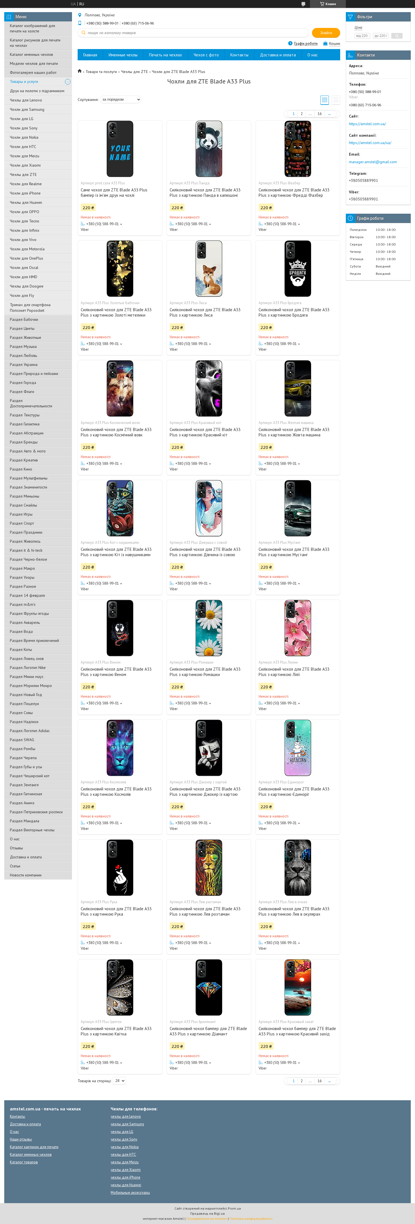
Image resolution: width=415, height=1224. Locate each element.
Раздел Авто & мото (28, 451)
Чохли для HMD (23, 276)
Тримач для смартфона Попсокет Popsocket (30, 307)
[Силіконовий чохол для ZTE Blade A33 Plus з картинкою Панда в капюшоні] (209, 149)
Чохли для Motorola (27, 248)
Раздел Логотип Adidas (30, 730)
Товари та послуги (101, 71)
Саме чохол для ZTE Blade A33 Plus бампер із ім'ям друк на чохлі (114, 192)
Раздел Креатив (24, 460)
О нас (14, 838)
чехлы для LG (122, 1131)
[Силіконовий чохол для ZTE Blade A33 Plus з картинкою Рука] (120, 867)
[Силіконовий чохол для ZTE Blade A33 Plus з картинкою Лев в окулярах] (298, 867)
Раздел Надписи (24, 721)
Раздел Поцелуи (24, 703)
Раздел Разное (23, 586)
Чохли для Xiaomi (25, 165)
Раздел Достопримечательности (31, 403)
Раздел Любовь (23, 355)
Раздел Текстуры (25, 414)
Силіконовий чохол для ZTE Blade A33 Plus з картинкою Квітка (116, 1031)
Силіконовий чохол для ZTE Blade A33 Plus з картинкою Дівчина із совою (205, 552)
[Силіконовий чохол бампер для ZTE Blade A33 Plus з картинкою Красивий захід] (298, 987)
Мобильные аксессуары (130, 1192)
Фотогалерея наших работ (33, 72)
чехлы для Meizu (125, 1162)
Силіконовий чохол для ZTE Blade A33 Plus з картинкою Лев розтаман (205, 911)
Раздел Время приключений (34, 640)
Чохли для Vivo (23, 239)
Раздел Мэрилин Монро (31, 685)
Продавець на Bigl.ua (207, 1213)
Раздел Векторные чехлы (32, 829)
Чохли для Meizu (24, 155)
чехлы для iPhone (125, 1177)
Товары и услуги (24, 81)
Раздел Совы (21, 712)
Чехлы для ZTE (23, 174)
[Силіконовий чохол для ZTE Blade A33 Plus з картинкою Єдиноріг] (298, 748)
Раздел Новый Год (26, 694)
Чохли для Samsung (27, 109)
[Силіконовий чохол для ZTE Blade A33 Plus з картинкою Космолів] (120, 748)
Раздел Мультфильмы (28, 478)
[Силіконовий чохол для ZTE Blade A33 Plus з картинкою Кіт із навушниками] (120, 508)
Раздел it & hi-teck (26, 550)
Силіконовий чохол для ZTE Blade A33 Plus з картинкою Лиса (205, 312)
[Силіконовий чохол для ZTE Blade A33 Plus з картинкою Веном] (120, 628)
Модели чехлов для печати (34, 63)
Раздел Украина (24, 364)
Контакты (239, 55)
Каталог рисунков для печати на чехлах (35, 42)
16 (320, 113)
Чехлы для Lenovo (26, 100)
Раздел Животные (25, 337)
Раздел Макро (22, 568)
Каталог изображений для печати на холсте (32, 28)
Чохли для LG (21, 118)
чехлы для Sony (124, 1139)
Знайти (326, 33)
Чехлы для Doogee (26, 286)
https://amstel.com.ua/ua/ (370, 142)
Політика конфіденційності (251, 1218)
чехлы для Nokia (125, 1147)
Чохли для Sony (24, 128)
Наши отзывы (21, 1139)
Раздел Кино (21, 469)
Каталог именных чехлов (31, 54)
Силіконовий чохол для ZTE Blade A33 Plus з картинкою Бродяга (294, 312)
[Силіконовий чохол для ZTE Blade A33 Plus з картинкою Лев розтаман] (209, 867)
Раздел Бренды (24, 442)
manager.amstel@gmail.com (373, 161)
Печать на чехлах (165, 55)
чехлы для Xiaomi (126, 1169)
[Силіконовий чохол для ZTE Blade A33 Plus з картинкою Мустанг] (298, 508)
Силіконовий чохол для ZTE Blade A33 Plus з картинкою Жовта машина (294, 432)
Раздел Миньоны (24, 496)
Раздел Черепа (23, 757)
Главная (90, 55)
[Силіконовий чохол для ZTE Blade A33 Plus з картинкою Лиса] (209, 268)
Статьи (15, 866)
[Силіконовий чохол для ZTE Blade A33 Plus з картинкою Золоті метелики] (120, 268)
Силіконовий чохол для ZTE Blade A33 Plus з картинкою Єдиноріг (294, 791)
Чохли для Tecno (24, 221)
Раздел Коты (21, 649)
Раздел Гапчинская (26, 793)
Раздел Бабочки (24, 319)
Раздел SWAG (22, 739)
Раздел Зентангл (24, 784)
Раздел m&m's (23, 604)
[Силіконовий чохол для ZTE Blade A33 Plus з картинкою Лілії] (298, 628)
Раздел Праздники (26, 532)
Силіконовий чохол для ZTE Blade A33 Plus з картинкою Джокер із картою (205, 791)
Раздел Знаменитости (28, 487)
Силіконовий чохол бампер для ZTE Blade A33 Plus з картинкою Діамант (208, 1031)
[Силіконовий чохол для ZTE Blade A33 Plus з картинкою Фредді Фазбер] (298, 149)
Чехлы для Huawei (26, 202)
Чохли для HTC (23, 146)
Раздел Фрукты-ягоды (29, 613)
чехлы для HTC (123, 1154)
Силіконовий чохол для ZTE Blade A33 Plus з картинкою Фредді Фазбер (294, 192)
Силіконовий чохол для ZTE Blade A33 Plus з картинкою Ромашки (205, 671)
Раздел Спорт (22, 523)
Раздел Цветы (22, 328)
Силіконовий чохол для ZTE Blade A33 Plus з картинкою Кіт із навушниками (116, 552)
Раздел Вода (21, 631)
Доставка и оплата (26, 857)
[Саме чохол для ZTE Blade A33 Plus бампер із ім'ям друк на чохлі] (120, 149)
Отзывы (16, 847)
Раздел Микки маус (26, 676)
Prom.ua (234, 1208)
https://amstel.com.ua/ (367, 123)
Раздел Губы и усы (26, 766)
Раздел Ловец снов (27, 658)
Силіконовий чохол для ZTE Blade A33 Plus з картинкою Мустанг (294, 552)
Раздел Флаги (22, 391)
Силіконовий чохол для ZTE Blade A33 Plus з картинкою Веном (116, 671)
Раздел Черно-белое (28, 559)
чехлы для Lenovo (126, 1116)
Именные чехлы (123, 55)
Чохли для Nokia (24, 137)
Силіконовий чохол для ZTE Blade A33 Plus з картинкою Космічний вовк (116, 432)
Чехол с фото (206, 55)
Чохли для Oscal (24, 267)
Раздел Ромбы (22, 748)
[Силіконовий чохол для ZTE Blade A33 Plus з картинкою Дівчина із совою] (209, 508)
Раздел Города (23, 382)
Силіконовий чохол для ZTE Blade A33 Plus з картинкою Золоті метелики (116, 312)
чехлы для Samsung (127, 1124)
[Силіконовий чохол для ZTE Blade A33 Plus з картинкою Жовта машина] (298, 388)
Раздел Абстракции (26, 433)
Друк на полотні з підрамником (37, 90)
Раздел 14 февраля (27, 595)
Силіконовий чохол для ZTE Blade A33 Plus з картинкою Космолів (116, 791)
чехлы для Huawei (126, 1185)
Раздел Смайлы (23, 505)
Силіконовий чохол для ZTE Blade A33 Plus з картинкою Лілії (294, 671)
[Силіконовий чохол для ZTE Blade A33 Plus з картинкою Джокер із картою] (209, 748)
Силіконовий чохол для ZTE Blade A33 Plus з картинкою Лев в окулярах (294, 911)
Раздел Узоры (22, 577)
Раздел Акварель (25, 622)
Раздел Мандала (24, 820)
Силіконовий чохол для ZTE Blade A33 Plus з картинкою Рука (116, 911)
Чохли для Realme (26, 183)
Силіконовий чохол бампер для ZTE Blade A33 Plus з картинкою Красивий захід (297, 1031)
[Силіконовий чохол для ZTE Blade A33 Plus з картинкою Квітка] (120, 987)
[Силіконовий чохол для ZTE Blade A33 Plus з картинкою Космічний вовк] (120, 388)
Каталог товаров (24, 1162)
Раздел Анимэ (22, 802)
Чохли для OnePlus (26, 258)
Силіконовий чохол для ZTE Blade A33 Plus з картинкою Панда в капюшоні (205, 192)
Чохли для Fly (22, 295)
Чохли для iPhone (25, 193)
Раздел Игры (21, 514)
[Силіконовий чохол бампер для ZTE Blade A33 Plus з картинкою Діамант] (209, 987)
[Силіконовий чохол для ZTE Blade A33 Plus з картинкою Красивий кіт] (209, 388)
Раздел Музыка (23, 346)
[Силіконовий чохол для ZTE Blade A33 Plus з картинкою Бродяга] (298, 268)
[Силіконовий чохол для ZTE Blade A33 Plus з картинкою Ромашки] (209, 628)
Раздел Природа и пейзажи (34, 373)
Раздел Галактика (25, 424)
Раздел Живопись (25, 541)
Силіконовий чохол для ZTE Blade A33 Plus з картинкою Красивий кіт (205, 432)
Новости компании (26, 875)
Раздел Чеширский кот (29, 775)
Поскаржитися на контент (206, 1218)
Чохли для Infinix (24, 230)
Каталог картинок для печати (34, 1147)
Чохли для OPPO (24, 211)
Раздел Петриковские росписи (36, 811)
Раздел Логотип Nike (28, 667)
